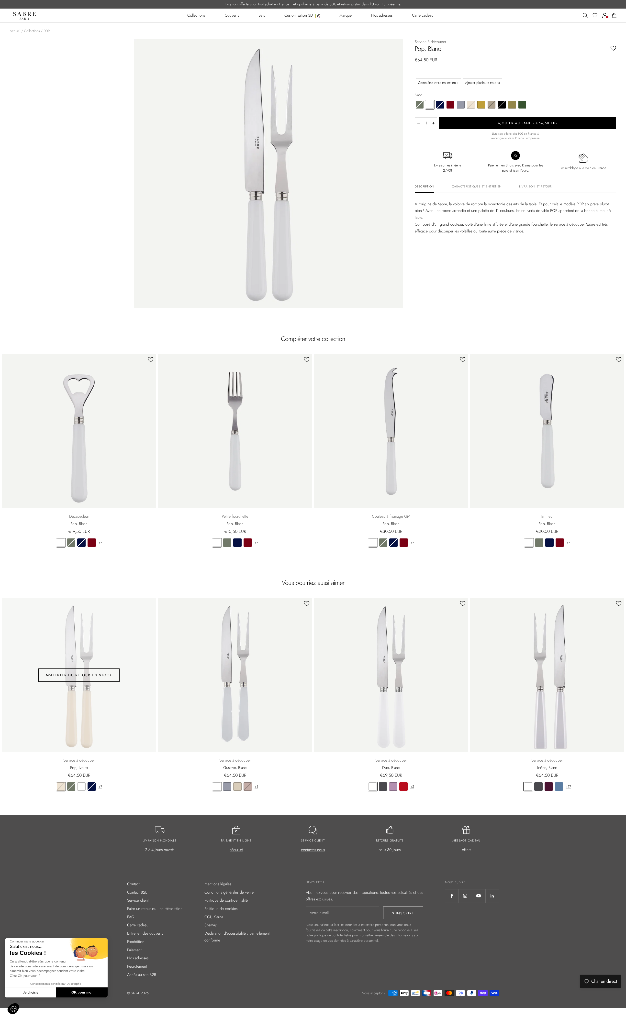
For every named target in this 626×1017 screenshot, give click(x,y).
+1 (256, 786)
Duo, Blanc (391, 767)
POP (47, 30)
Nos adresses (137, 958)
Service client (138, 900)
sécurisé (236, 850)
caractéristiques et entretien (477, 187)
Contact (133, 884)
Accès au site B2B (141, 974)
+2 (412, 786)
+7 (100, 542)
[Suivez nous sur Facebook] (451, 896)
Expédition (135, 941)
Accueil (15, 30)
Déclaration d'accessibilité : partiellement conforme (237, 936)
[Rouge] (403, 786)
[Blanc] (61, 542)
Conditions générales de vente (229, 892)
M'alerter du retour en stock (79, 675)
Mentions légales (217, 884)
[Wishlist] (594, 15)
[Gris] (227, 786)
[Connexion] (604, 15)
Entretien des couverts (145, 933)
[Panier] (614, 15)
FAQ (130, 917)
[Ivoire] (61, 786)
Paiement (134, 950)
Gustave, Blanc (235, 767)
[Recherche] (585, 15)
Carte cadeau (137, 925)
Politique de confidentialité (226, 900)
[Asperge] (71, 542)
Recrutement (137, 966)
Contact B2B (137, 892)
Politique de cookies (220, 908)
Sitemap (210, 925)
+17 (568, 786)
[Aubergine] (549, 786)
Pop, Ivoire (79, 767)
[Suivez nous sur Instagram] (465, 896)
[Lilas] (393, 786)
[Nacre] (237, 786)
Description (424, 187)
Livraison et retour (535, 187)
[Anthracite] (383, 786)
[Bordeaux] (92, 542)
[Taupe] (248, 786)
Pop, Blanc (79, 523)
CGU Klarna (213, 917)
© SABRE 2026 (138, 993)
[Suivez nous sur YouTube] (478, 896)
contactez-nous (313, 850)
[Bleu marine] (81, 542)
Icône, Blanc (547, 767)
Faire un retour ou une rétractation (154, 908)
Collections (32, 30)
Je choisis (30, 992)
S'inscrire (403, 913)
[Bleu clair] (559, 786)
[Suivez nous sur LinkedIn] (492, 896)
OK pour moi (81, 992)
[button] (13, 1009)
